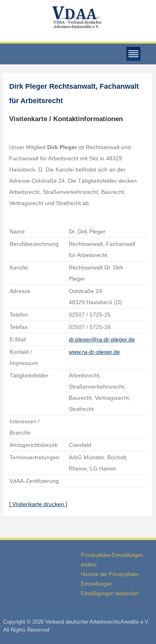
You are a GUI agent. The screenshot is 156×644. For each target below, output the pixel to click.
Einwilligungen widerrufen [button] (110, 593)
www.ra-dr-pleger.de (94, 352)
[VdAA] (78, 17)
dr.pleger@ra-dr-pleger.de (102, 339)
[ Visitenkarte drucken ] (38, 504)
